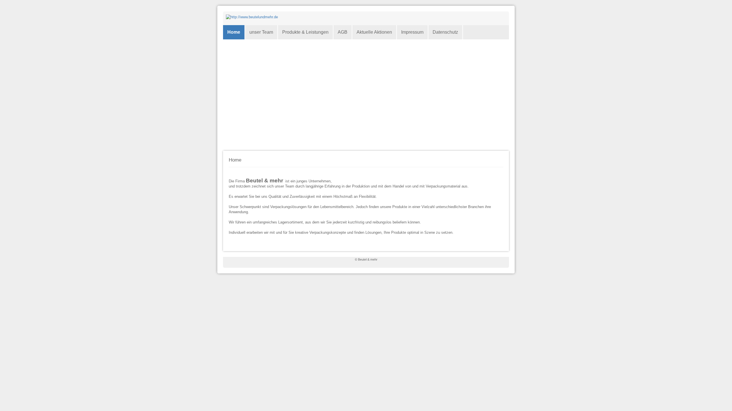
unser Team (261, 32)
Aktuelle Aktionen (374, 32)
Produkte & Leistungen (305, 32)
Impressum (412, 32)
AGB (342, 32)
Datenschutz (445, 32)
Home (233, 32)
